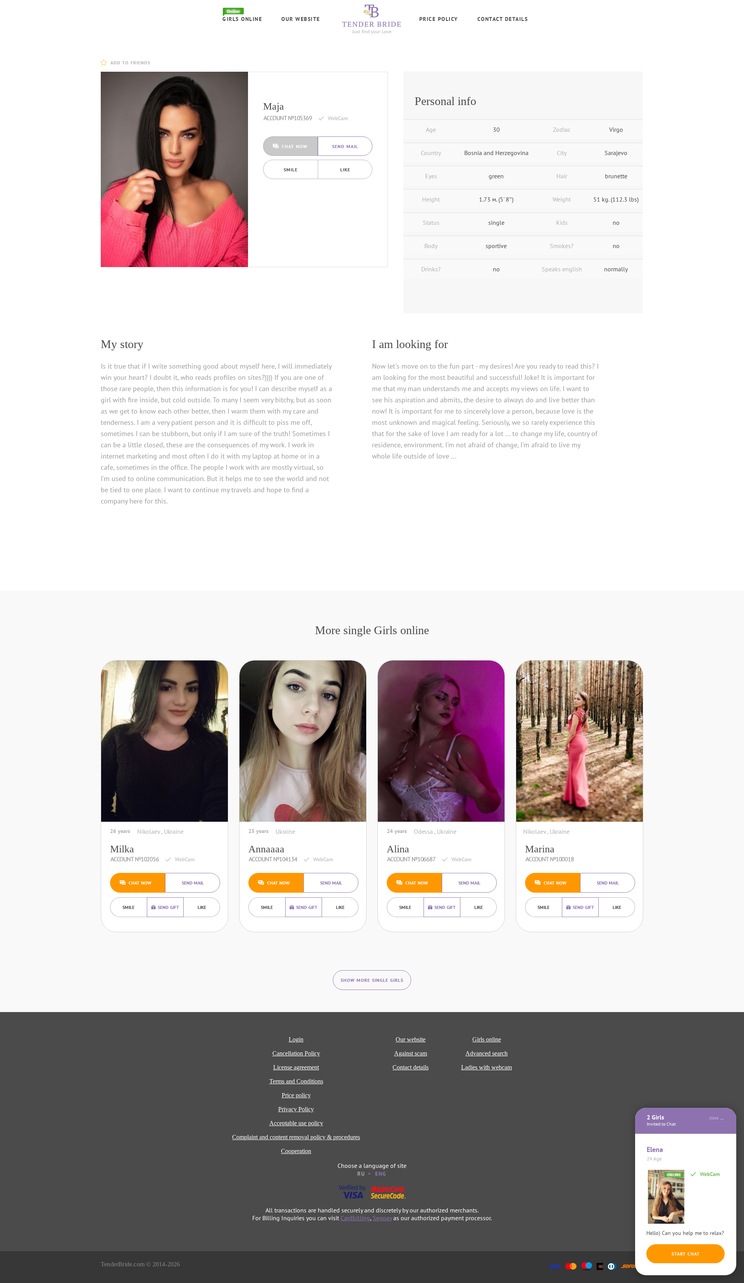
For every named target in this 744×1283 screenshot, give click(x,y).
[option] (174, 169)
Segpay (382, 1218)
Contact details (502, 19)
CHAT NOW (294, 146)
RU (361, 1173)
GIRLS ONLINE (242, 19)
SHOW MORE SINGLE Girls (372, 980)
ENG (381, 1173)
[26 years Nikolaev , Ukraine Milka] (164, 741)
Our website (300, 19)
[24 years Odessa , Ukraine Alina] (441, 741)
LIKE (345, 169)
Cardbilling (355, 1218)
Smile (291, 169)
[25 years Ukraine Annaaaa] (302, 741)
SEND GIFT (168, 907)
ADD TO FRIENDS (130, 63)
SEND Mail (345, 146)
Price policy (438, 19)
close (714, 1118)
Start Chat (686, 1254)
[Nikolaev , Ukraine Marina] (579, 741)
